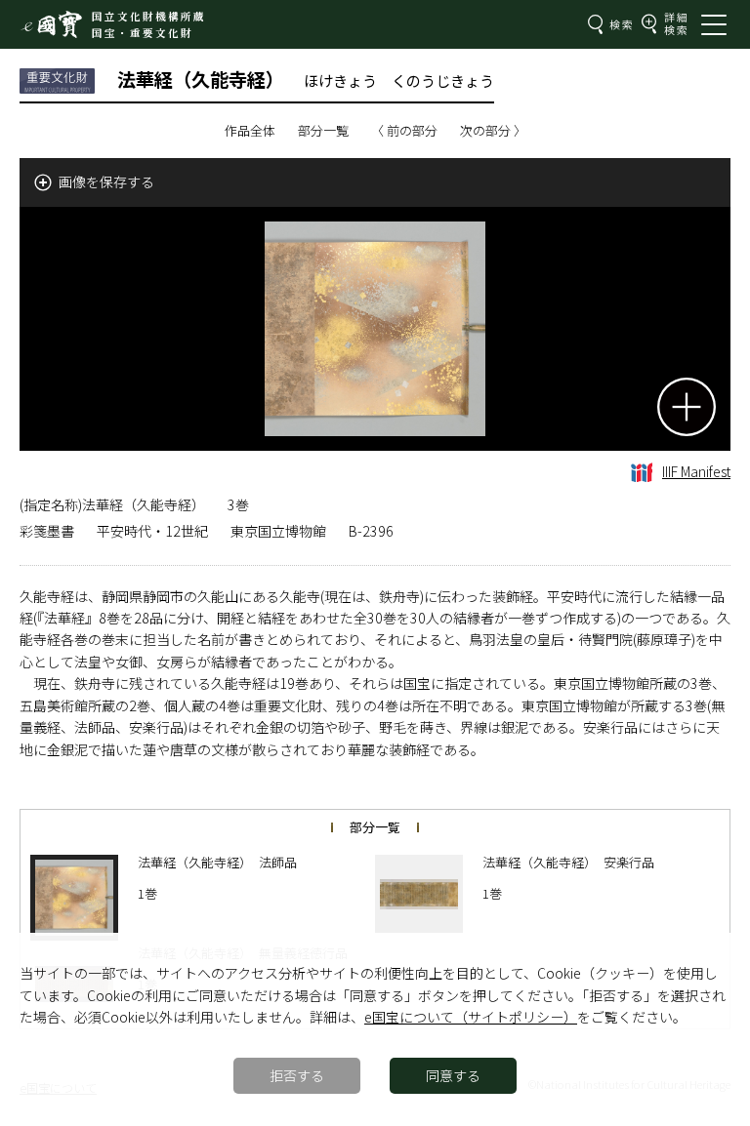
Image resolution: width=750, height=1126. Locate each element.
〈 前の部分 (404, 130)
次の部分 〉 (493, 130)
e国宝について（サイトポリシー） (470, 1016)
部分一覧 (323, 130)
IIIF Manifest (696, 471)
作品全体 (250, 130)
